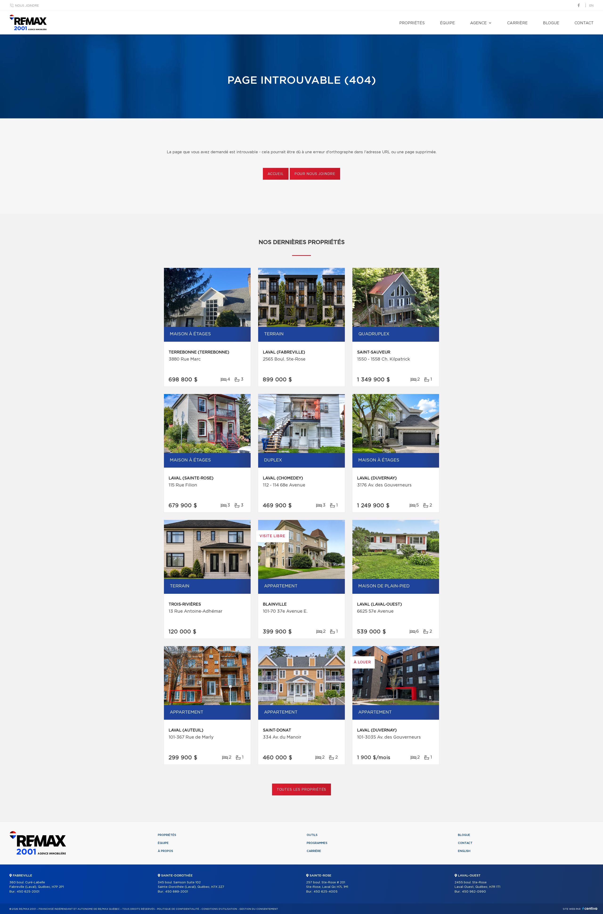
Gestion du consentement (258, 909)
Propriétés (412, 23)
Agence (478, 23)
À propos (165, 851)
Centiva (589, 908)
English (464, 851)
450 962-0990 (474, 891)
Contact (584, 23)
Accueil (276, 174)
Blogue (551, 23)
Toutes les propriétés (301, 789)
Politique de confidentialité (178, 909)
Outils (312, 835)
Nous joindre (27, 5)
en (591, 5)
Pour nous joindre (314, 174)
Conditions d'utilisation (219, 909)
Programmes (317, 843)
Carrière (517, 23)
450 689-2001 (176, 891)
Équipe (447, 23)
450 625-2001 (28, 891)
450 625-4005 (326, 891)
